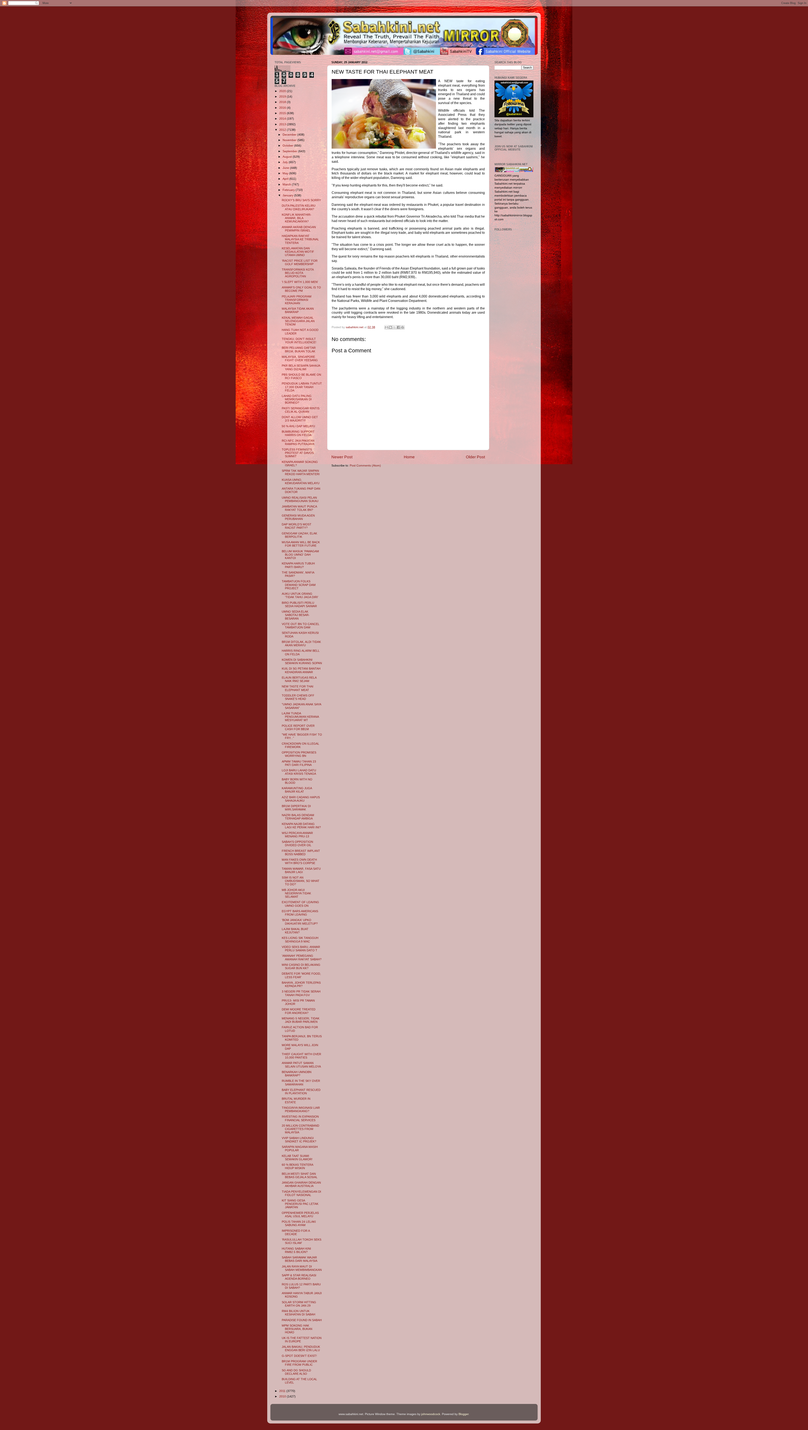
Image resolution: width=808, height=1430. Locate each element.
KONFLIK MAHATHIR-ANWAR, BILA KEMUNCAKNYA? (296, 218)
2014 (283, 118)
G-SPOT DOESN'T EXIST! (299, 1355)
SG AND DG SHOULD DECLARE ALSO (296, 1372)
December (290, 134)
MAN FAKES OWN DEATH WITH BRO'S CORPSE (299, 861)
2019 (283, 96)
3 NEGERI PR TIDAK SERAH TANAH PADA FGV (301, 993)
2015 (283, 113)
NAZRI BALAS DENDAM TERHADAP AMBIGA (298, 817)
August (288, 156)
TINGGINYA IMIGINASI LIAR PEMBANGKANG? (301, 1109)
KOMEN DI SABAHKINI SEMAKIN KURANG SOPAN (302, 661)
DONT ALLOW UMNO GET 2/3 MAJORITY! (300, 419)
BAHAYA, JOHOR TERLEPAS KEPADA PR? (301, 984)
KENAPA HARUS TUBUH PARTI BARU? (298, 565)
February (289, 190)
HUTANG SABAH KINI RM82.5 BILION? (296, 1250)
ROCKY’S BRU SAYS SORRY (301, 200)
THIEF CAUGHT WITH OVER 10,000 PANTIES (301, 1056)
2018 (283, 102)
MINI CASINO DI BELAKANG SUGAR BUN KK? (301, 966)
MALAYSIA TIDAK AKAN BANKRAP (298, 310)
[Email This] (386, 327)
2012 (283, 129)
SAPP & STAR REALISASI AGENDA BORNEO (299, 1277)
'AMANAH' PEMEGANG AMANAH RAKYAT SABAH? (302, 957)
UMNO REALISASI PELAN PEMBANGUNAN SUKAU (300, 499)
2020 (283, 91)
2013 (283, 124)
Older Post (475, 457)
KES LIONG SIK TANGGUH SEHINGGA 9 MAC (300, 939)
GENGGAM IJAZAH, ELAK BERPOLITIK (299, 535)
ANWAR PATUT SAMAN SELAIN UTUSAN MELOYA (301, 1064)
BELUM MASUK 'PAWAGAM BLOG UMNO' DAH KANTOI (300, 555)
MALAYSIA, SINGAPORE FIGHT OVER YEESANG (300, 358)
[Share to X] (394, 327)
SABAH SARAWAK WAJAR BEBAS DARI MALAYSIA (299, 1259)
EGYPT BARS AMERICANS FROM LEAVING (300, 913)
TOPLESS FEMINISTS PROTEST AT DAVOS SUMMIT (298, 453)
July (286, 162)
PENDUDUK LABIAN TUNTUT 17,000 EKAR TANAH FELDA (302, 387)
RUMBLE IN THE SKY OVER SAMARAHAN (301, 1082)
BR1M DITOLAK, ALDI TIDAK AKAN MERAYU (301, 643)
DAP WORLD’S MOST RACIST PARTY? (296, 526)
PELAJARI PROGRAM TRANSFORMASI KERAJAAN (296, 300)
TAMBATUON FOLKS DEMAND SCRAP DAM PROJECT (299, 585)
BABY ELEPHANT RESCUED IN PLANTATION (301, 1091)
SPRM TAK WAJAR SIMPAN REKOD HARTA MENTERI (301, 472)
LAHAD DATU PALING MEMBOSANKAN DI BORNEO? (297, 399)
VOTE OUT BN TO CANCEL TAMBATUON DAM (300, 625)
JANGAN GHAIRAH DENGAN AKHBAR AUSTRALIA (301, 1184)
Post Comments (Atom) (365, 465)
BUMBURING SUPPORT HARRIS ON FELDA (298, 433)
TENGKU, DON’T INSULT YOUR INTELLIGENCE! (299, 340)
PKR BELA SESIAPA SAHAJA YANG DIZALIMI (301, 367)
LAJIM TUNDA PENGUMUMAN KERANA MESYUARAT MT (300, 717)
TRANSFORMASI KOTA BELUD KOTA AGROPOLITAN (298, 273)
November (290, 140)
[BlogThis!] (390, 327)
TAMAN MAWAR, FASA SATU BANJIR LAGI (301, 870)
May (286, 173)
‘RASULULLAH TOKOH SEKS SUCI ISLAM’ (301, 1241)
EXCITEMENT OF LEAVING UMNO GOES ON (300, 904)
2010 (283, 1396)
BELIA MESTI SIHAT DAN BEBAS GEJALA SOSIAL (300, 1175)
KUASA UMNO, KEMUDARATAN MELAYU (300, 481)
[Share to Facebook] (398, 327)
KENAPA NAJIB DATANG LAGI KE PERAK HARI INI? (301, 825)
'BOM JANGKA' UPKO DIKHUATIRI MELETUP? (300, 922)
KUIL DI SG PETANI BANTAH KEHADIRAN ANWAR (301, 670)
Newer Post (341, 457)
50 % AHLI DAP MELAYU (298, 426)
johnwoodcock (430, 1414)
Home (409, 457)
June (286, 167)
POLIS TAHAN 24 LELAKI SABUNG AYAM (299, 1223)
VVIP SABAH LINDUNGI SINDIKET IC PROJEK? (299, 1140)
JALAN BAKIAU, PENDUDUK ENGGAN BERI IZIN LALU (301, 1348)
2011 (282, 1391)
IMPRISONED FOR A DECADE (296, 1232)
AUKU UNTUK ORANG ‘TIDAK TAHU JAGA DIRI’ (300, 595)
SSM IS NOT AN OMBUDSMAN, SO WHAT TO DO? (300, 881)
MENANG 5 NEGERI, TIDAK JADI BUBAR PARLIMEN (300, 1020)
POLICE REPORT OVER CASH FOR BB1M (298, 727)
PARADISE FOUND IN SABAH (302, 1320)
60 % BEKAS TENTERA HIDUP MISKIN (297, 1166)
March (287, 184)
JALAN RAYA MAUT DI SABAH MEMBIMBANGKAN (302, 1268)
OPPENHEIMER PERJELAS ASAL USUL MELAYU (300, 1214)
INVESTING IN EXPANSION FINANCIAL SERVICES (300, 1118)
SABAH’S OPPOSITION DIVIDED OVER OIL (297, 843)
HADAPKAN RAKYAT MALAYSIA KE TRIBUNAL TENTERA (300, 239)
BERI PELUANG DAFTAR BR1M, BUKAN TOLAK (299, 349)
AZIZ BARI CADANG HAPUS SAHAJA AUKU (301, 799)
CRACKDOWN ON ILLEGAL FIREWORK (300, 745)
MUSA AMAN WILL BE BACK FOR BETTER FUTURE (301, 544)
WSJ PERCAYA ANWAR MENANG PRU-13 (297, 834)
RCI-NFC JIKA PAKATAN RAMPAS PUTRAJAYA (298, 442)
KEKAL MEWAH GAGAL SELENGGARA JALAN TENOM (298, 321)
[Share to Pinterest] (402, 327)
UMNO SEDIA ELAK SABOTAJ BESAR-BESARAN (296, 615)
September (290, 151)
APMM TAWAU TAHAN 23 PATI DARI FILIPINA (299, 763)
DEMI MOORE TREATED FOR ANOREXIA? (298, 1011)
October (288, 145)
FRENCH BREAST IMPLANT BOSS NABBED (301, 852)
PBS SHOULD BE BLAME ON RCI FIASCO (301, 376)
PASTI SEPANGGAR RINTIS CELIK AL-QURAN (300, 410)
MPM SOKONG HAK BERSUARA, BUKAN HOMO (297, 1329)
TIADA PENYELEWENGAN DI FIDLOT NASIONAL (301, 1193)
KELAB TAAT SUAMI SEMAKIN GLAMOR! (297, 1157)
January (288, 195)
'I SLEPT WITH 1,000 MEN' (300, 282)
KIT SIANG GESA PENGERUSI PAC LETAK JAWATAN (300, 1204)
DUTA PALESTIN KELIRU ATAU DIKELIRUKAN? (298, 207)
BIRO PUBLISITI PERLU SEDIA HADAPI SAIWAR (299, 604)
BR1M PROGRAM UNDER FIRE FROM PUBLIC (299, 1363)
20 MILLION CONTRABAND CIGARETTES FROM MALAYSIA (300, 1129)
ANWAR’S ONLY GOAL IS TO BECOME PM (301, 289)
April (286, 178)
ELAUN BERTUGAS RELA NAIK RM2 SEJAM (299, 679)
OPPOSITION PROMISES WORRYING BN (299, 754)
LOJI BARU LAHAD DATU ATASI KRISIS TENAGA (299, 772)
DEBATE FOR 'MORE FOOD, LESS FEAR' (301, 975)
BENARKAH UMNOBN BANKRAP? (296, 1074)
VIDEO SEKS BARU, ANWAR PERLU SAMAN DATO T (301, 948)
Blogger (463, 1414)
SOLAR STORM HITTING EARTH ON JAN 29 (299, 1304)
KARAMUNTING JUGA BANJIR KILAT (297, 790)
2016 (283, 107)
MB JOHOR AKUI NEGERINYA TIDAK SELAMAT (296, 893)
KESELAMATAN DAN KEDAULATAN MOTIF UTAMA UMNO (298, 252)
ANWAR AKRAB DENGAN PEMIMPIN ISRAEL (299, 229)
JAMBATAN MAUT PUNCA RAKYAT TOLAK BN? (299, 508)
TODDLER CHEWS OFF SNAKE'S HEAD (298, 697)
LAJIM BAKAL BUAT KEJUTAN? (295, 931)
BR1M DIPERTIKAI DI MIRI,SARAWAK (296, 808)
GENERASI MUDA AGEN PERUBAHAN (298, 517)
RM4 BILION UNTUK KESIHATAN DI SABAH (298, 1313)
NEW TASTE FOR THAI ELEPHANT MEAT (297, 688)
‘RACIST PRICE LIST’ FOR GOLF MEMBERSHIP (300, 262)
